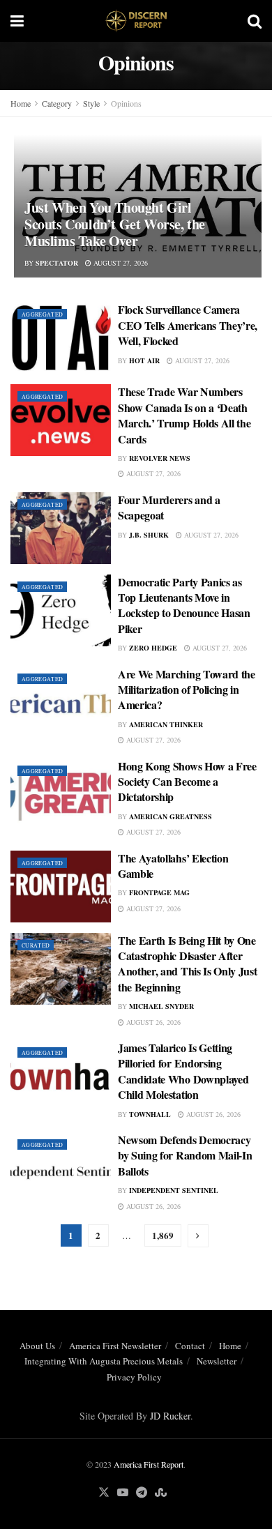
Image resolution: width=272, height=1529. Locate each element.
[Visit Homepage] (136, 21)
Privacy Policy (134, 1377)
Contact (190, 1345)
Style (91, 103)
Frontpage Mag (159, 892)
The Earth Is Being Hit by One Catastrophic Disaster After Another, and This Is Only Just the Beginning (187, 963)
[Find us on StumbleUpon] (161, 1492)
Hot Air (144, 360)
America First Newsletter (115, 1345)
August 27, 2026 (119, 263)
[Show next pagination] (198, 1235)
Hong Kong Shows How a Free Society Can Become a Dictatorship (187, 781)
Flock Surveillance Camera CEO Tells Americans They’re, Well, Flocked (187, 325)
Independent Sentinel (173, 1190)
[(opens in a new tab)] (60, 528)
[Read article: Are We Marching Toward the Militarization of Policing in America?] (60, 702)
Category (57, 103)
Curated (36, 945)
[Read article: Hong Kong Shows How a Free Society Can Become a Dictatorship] (60, 794)
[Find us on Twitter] (103, 1492)
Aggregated (42, 314)
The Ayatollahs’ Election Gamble (173, 865)
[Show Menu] (17, 21)
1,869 (163, 1235)
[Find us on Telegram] (141, 1492)
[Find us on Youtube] (122, 1492)
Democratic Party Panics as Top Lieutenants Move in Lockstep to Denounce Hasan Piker (184, 605)
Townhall (150, 1114)
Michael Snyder (161, 1006)
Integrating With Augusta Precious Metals (103, 1361)
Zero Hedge (153, 648)
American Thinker (166, 724)
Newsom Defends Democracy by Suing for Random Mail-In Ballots (185, 1155)
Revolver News (159, 458)
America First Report (148, 1464)
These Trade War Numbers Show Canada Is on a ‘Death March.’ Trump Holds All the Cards (184, 414)
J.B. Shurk (149, 535)
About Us (37, 1345)
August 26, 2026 (152, 1022)
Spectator (57, 263)
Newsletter (216, 1361)
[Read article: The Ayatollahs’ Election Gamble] (60, 886)
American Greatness (170, 816)
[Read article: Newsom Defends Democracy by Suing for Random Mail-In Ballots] (60, 1168)
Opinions (126, 103)
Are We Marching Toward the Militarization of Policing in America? (186, 689)
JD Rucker (170, 1415)
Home (20, 103)
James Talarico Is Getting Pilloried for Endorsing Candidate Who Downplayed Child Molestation (183, 1071)
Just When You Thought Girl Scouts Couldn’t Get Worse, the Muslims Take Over (114, 224)
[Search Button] (255, 21)
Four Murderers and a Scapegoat (169, 507)
